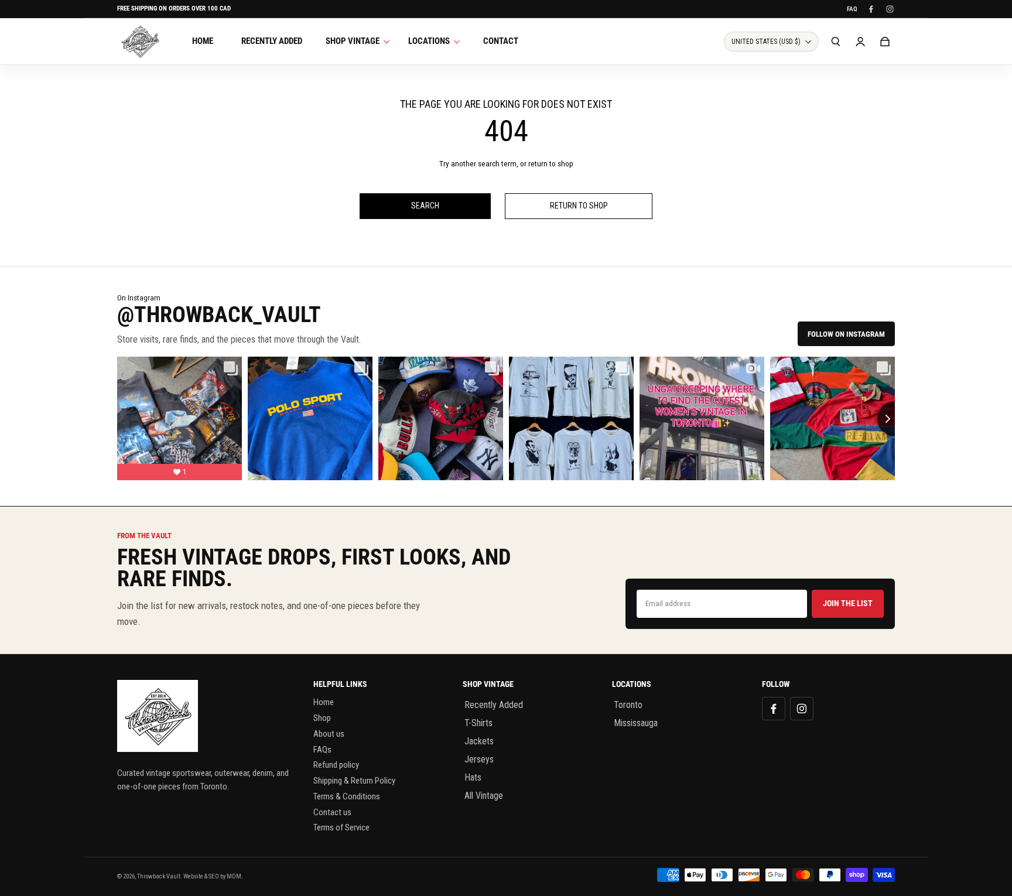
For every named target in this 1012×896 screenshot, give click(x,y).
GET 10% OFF (506, 574)
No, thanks (506, 613)
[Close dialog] (667, 268)
